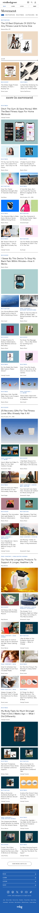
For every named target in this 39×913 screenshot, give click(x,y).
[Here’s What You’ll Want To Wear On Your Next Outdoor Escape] (10, 450)
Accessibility (5, 902)
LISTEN (22, 6)
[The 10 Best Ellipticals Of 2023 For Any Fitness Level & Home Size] (19, 43)
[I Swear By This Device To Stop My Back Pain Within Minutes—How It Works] (19, 281)
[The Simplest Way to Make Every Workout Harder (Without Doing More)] (10, 206)
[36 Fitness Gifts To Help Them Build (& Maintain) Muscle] (10, 599)
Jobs (4, 899)
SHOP (34, 6)
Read (19, 874)
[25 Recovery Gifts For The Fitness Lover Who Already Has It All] (19, 431)
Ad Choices (11, 902)
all (2, 15)
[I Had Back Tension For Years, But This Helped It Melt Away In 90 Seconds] (29, 450)
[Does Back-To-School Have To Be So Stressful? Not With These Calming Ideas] (10, 628)
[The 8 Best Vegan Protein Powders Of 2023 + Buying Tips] (10, 71)
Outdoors (29, 15)
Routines (20, 15)
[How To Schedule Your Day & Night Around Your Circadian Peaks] (10, 656)
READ (4, 6)
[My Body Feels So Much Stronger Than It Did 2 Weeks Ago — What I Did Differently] (19, 734)
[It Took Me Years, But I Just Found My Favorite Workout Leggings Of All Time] (29, 179)
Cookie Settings (32, 902)
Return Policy (33, 899)
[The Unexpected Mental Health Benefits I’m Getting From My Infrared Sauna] (10, 810)
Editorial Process (25, 902)
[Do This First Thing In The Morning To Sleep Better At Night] (29, 656)
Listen (19, 881)
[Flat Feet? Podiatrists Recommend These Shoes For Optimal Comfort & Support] (10, 753)
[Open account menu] (35, 2)
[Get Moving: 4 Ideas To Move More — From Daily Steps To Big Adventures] (29, 529)
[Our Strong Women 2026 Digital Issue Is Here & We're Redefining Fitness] (10, 301)
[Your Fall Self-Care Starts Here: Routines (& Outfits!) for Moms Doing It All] (29, 477)
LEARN (13, 6)
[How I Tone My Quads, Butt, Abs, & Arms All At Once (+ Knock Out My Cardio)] (29, 357)
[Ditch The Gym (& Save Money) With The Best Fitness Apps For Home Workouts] (19, 132)
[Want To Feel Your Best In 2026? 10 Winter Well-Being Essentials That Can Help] (29, 301)
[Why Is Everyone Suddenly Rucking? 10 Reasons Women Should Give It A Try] (10, 782)
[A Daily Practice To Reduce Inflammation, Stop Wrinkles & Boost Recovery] (10, 329)
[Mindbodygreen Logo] (10, 2)
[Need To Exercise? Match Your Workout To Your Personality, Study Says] (10, 477)
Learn (19, 877)
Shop (19, 885)
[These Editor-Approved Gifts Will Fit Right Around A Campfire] (29, 384)
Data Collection (18, 902)
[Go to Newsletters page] (28, 2)
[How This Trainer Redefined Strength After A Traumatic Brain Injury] (10, 179)
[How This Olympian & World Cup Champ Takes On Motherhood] (29, 206)
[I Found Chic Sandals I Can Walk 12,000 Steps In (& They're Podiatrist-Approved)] (29, 810)
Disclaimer (21, 899)
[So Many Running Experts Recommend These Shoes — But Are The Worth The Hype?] (29, 837)
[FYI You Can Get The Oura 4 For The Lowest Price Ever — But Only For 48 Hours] (10, 151)
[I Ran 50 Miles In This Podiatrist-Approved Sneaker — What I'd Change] (29, 628)
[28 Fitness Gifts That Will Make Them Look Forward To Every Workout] (10, 384)
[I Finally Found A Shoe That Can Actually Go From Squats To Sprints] (29, 151)
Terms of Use (15, 899)
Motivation (10, 15)
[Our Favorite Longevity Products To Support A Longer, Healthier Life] (19, 580)
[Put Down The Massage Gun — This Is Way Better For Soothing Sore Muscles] (29, 329)
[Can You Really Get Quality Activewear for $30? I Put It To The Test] (29, 231)
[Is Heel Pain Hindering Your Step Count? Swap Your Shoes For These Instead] (29, 71)
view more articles (19, 863)
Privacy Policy (27, 899)
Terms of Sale (9, 899)
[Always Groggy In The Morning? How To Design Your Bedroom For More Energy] (10, 682)
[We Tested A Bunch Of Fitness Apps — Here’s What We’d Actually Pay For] (10, 231)
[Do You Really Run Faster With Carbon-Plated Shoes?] (10, 357)
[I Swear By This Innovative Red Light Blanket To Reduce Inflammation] (10, 504)
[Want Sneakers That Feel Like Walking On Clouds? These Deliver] (29, 504)
